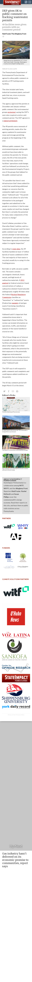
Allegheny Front (22, 488)
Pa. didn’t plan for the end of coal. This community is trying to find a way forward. (14, 431)
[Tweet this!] (4, 391)
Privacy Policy (20, 715)
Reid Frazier (16, 491)
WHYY (6, 488)
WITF (21, 485)
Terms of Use (11, 715)
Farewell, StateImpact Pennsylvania (11, 412)
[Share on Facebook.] (8, 391)
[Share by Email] (13, 391)
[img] (16, 404)
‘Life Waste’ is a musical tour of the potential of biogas (15, 450)
